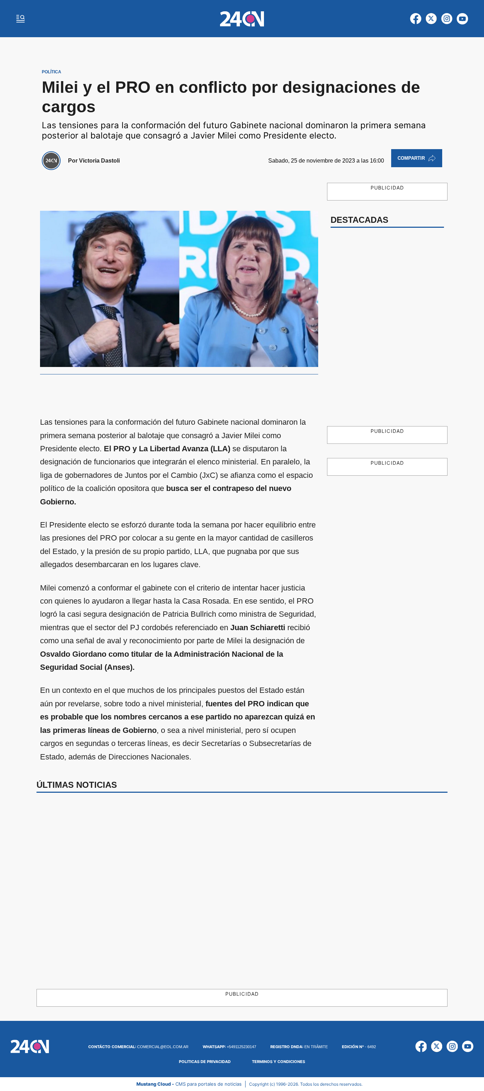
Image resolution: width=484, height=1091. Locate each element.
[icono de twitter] (431, 18)
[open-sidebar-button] (20, 19)
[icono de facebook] (415, 18)
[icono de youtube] (462, 18)
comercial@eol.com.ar (138, 1047)
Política (51, 71)
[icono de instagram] (446, 18)
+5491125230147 (229, 1047)
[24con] (242, 19)
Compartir (411, 158)
